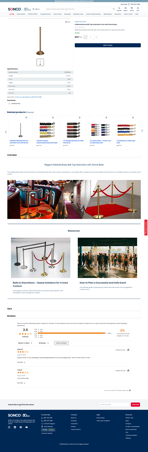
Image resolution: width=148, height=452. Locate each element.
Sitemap (128, 438)
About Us (73, 418)
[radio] (74, 329)
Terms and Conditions (103, 421)
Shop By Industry (32, 14)
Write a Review (61, 343)
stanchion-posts (35, 18)
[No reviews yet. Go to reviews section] (80, 27)
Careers (73, 426)
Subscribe (135, 405)
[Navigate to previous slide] (6, 132)
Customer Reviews (131, 435)
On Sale (11, 14)
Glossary (128, 423)
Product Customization (133, 426)
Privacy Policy (100, 418)
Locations (74, 421)
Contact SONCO (76, 429)
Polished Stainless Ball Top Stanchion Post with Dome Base (19, 142)
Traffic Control (128, 14)
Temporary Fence (45, 14)
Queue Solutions (80, 22)
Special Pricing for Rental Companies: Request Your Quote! (74, 1)
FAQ (127, 432)
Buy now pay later (131, 429)
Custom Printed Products (93, 14)
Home (10, 18)
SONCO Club (129, 418)
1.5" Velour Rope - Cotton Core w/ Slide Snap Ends (100, 142)
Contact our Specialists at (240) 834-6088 (28, 97)
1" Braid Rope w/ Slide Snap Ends (126, 142)
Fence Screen (58, 14)
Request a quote (146, 227)
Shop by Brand (21, 14)
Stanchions (118, 14)
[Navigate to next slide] (142, 131)
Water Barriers (108, 14)
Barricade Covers (78, 14)
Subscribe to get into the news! (21, 404)
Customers (74, 423)
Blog (127, 421)
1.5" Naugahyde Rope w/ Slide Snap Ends (73, 142)
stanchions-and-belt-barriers (21, 18)
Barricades (67, 14)
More (136, 14)
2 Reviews (27, 337)
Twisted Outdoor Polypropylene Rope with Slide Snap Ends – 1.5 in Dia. (46, 142)
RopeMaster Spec (15, 103)
